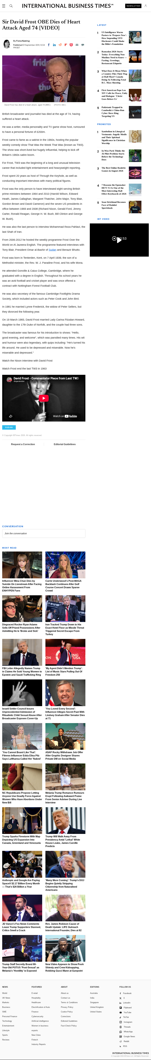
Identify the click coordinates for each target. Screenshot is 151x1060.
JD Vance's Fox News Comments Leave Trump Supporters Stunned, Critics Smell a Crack (21, 927)
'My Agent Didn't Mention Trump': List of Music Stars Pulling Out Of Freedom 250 (63, 671)
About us (65, 993)
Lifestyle (5, 1030)
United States (96, 1012)
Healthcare (36, 1002)
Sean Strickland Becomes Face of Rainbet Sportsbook (114, 205)
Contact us (65, 998)
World (4, 993)
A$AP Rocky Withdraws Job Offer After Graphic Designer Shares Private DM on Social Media (64, 755)
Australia (94, 993)
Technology (7, 1021)
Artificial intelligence (40, 1021)
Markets (5, 1002)
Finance (35, 1012)
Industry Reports (39, 1044)
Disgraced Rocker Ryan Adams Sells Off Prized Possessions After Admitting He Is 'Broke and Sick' (21, 627)
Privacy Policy (67, 1007)
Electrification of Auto (41, 1007)
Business (6, 1007)
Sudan (52, 249)
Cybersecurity (37, 1016)
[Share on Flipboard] (66, 44)
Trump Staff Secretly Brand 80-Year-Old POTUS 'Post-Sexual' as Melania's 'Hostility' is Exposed (20, 967)
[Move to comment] (82, 44)
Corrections (66, 1016)
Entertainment (8, 1026)
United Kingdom (97, 1007)
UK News (6, 998)
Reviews (5, 1040)
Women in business (40, 1026)
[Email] (77, 44)
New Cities (36, 1035)
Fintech (35, 1040)
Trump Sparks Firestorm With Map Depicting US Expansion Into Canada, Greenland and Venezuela (21, 839)
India (92, 998)
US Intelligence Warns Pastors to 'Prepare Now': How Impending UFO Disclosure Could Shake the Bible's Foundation (114, 38)
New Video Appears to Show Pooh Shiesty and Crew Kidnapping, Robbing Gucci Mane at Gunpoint (64, 967)
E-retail (35, 993)
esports (35, 1030)
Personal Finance (9, 1016)
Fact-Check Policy (69, 1026)
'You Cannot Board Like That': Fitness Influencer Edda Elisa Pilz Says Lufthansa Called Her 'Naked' (21, 755)
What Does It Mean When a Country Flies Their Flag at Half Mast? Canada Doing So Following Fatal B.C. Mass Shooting (114, 77)
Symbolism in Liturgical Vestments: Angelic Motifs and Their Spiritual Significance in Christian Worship (114, 137)
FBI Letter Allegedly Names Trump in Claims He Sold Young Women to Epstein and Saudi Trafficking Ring (22, 671)
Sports (5, 1035)
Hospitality (36, 998)
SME (4, 1012)
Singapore (94, 1002)
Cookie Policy (67, 1012)
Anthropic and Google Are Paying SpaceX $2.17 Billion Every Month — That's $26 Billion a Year (21, 883)
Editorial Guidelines (65, 444)
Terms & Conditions (69, 1002)
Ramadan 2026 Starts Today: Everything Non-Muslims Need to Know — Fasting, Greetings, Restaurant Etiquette (114, 57)
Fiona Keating (23, 40)
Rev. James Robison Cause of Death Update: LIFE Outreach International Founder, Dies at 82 (63, 927)
